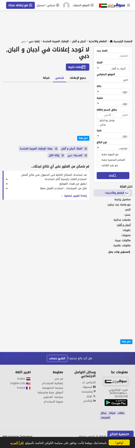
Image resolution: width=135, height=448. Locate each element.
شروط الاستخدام (53, 401)
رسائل (103, 413)
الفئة (99, 62)
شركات (112, 413)
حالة (99, 86)
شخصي (59, 77)
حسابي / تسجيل (46, 5)
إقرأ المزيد (17, 443)
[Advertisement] (110, 279)
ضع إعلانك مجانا (18, 5)
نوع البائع (102, 142)
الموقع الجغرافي (81, 5)
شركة (46, 77)
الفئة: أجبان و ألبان (71, 148)
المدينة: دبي (75, 155)
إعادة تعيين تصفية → (74, 195)
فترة (99, 130)
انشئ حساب (57, 358)
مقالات (121, 413)
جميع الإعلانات (78, 77)
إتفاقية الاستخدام (52, 383)
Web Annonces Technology (17, 436)
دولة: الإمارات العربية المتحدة (36, 148)
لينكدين (88, 400)
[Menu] (128, 5)
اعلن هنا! (126, 342)
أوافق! (119, 442)
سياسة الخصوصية (52, 387)
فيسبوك (88, 387)
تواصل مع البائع (107, 120)
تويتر (89, 396)
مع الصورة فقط (109, 154)
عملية (100, 98)
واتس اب (87, 382)
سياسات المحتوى (53, 397)
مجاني (103, 125)
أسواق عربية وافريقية (50, 392)
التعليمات (105, 418)
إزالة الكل (54, 155)
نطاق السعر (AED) (107, 110)
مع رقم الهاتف (109, 165)
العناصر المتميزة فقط (113, 159)
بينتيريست (87, 391)
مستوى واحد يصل (118, 251)
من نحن (58, 378)
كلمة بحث (102, 50)
